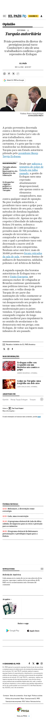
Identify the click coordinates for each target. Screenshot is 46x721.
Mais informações (8, 411)
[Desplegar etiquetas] (41, 399)
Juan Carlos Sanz (23, 387)
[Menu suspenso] (5, 16)
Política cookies (37, 695)
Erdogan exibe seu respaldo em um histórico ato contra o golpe (28, 366)
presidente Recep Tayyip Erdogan (20, 155)
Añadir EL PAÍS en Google (15, 80)
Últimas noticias (10, 504)
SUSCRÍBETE (33, 16)
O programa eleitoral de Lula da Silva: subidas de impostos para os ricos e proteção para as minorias (22, 523)
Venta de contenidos (16, 695)
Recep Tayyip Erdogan (19, 400)
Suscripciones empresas (13, 701)
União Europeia (19, 276)
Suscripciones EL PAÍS (32, 698)
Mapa (22, 698)
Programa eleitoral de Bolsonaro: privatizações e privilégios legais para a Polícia (20, 533)
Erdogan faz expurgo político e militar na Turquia (8, 186)
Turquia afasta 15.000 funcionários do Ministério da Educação (10, 171)
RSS (23, 701)
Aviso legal (27, 695)
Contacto (6, 695)
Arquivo (6, 599)
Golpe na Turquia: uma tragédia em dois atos (29, 382)
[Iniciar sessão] (41, 16)
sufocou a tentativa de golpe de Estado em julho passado (31, 168)
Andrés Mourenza (23, 373)
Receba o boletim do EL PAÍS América (20, 344)
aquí (39, 417)
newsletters (9, 569)
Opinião (9, 24)
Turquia (33, 400)
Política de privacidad (12, 698)
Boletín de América (12, 575)
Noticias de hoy (35, 701)
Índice (28, 701)
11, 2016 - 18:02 (23, 67)
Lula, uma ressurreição (18, 516)
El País (23, 63)
